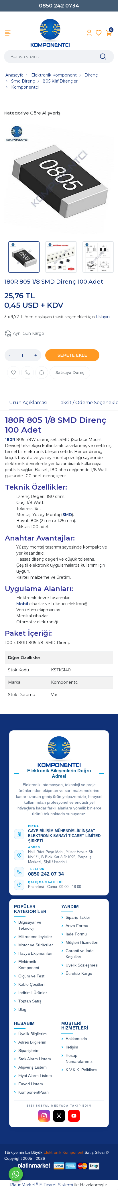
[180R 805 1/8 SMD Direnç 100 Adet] (59, 180)
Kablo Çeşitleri (31, 984)
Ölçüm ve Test (31, 976)
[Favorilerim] (98, 33)
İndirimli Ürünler (32, 993)
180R (10, 439)
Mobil (22, 603)
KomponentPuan (33, 1092)
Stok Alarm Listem (34, 1059)
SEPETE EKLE (72, 355)
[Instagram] (44, 1116)
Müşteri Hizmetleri (82, 942)
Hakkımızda (76, 1039)
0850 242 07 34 (46, 874)
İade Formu (76, 934)
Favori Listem (30, 1084)
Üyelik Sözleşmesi (82, 965)
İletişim (72, 1047)
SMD (67, 514)
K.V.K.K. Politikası (81, 1070)
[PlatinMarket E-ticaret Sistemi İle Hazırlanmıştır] (34, 1166)
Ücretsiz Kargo (79, 973)
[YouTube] (74, 1116)
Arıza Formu (77, 926)
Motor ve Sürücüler (35, 945)
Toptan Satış (29, 1001)
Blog (22, 1009)
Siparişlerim (29, 1050)
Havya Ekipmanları (35, 953)
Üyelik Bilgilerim (32, 1034)
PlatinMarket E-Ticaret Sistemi (41, 1184)
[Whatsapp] (16, 1174)
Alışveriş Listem (32, 1067)
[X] (59, 1116)
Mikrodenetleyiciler (35, 937)
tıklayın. (103, 316)
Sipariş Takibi (78, 917)
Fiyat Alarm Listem (35, 1076)
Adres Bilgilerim (32, 1042)
